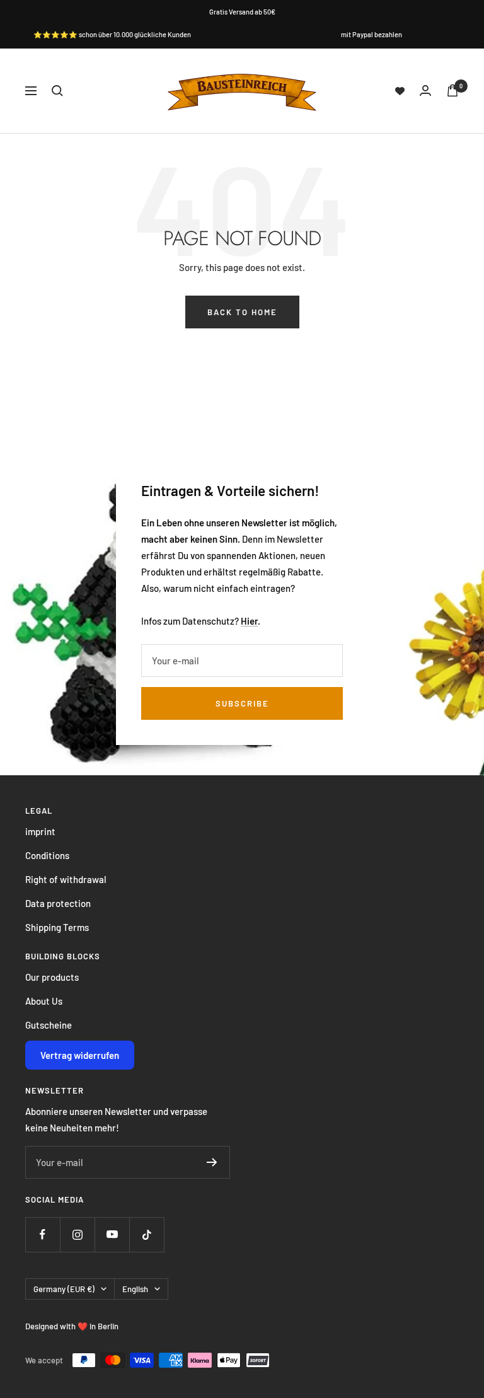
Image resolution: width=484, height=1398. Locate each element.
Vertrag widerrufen (79, 1055)
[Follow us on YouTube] (112, 1234)
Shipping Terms (57, 927)
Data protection (58, 903)
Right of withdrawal (66, 879)
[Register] (212, 1162)
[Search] (57, 90)
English (135, 1289)
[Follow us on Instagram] (77, 1234)
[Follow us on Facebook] (42, 1234)
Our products (52, 977)
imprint (40, 831)
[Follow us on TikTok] (146, 1234)
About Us (43, 1001)
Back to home (242, 312)
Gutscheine (48, 1025)
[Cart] (452, 90)
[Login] (425, 90)
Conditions (47, 855)
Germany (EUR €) (64, 1289)
